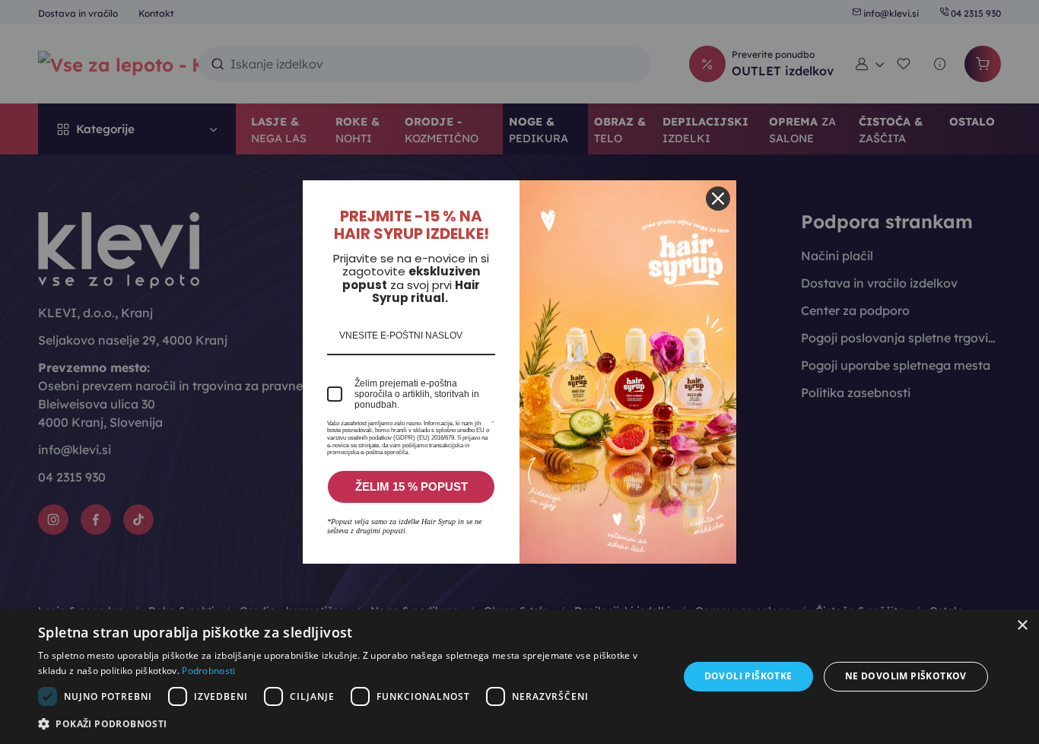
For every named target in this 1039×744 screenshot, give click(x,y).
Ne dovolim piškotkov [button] (906, 675)
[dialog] (519, 676)
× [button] (1022, 625)
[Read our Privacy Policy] (493, 427)
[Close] (718, 198)
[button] (348, 723)
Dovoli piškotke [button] (748, 675)
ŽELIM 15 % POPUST (411, 486)
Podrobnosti (208, 670)
